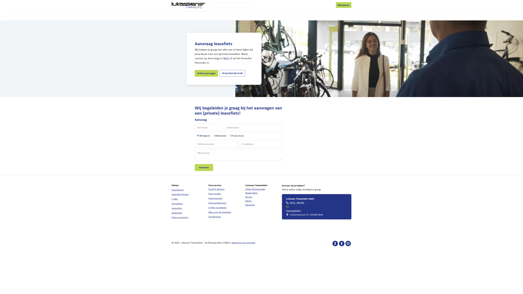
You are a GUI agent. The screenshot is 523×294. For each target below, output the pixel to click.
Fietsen (184, 16)
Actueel (317, 5)
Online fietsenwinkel (255, 189)
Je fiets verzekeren (217, 207)
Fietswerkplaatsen (217, 203)
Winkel (277, 5)
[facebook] (335, 244)
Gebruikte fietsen (180, 194)
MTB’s (242, 15)
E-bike (175, 199)
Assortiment (178, 190)
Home (174, 15)
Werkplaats (344, 5)
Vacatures (250, 204)
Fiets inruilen (214, 193)
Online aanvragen (206, 73)
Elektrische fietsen (203, 16)
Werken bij (289, 5)
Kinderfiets (177, 213)
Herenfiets (177, 208)
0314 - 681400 (297, 202)
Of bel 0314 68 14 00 (232, 73)
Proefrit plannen (216, 189)
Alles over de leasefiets (219, 212)
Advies (248, 201)
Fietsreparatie (215, 198)
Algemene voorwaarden (243, 242)
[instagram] (348, 244)
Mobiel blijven (255, 16)
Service (263, 5)
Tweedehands (225, 16)
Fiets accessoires (180, 217)
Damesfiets (177, 203)
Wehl (226, 58)
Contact (328, 5)
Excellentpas (214, 216)
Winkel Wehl (251, 193)
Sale (271, 15)
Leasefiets (302, 5)
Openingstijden (293, 210)
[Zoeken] (230, 5)
